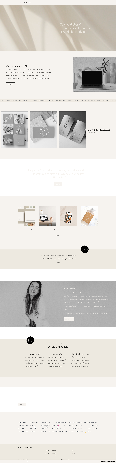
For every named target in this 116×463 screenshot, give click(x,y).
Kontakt (73, 453)
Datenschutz (68, 459)
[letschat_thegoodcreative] (30, 336)
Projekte (73, 452)
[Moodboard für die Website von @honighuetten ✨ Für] (23, 427)
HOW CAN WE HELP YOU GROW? (6, 100)
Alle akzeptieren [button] (112, 461)
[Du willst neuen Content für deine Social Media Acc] (92, 427)
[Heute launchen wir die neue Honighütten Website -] (35, 427)
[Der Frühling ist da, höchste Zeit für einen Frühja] (58, 427)
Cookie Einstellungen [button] (105, 461)
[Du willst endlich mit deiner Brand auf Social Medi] (80, 427)
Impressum (62, 459)
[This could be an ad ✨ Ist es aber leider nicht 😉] (69, 427)
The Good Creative (24, 459)
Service (73, 450)
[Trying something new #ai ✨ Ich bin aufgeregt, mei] (46, 427)
